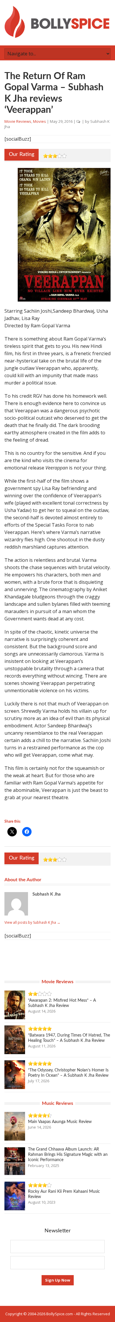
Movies (39, 121)
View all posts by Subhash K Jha (32, 922)
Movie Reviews (17, 121)
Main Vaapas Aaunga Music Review (60, 1122)
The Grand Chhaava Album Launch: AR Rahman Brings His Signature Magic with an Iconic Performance (68, 1154)
